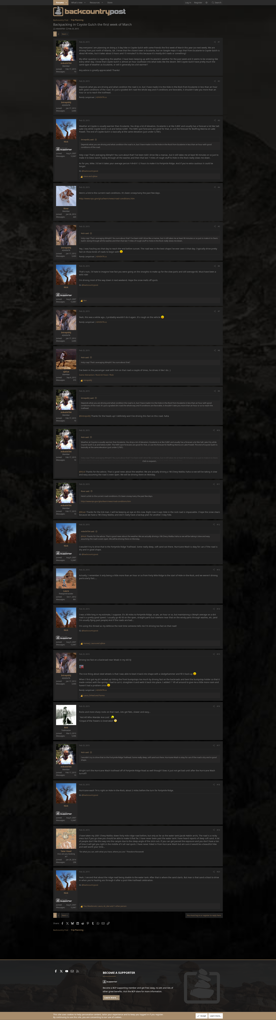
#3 (219, 120)
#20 (218, 871)
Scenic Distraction (86, 375)
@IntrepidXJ (85, 416)
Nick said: (85, 233)
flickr (112, 375)
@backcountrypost (90, 171)
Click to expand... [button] (149, 461)
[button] (66, 2)
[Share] (215, 42)
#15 (218, 654)
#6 (219, 266)
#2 (219, 81)
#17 (218, 745)
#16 (218, 706)
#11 (218, 484)
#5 (219, 226)
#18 (218, 784)
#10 (218, 430)
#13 (218, 569)
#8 (219, 350)
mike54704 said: (87, 531)
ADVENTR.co (101, 97)
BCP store (136, 991)
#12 (218, 524)
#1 (219, 42)
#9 (219, 391)
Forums (60, 2)
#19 (218, 830)
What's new (76, 2)
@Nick (82, 471)
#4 (219, 187)
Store (109, 2)
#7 (219, 311)
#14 (218, 609)
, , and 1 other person (104, 906)
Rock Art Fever (102, 375)
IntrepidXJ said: (87, 139)
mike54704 (60, 28)
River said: (85, 491)
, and (94, 643)
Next (64, 34)
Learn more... (111, 997)
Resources (95, 2)
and (90, 176)
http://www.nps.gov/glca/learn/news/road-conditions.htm (107, 198)
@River (82, 512)
